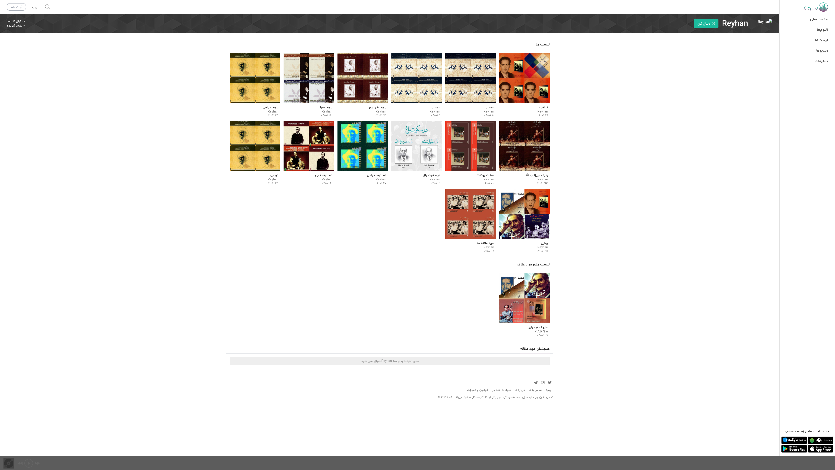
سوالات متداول (501, 390)
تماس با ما (535, 390)
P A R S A (541, 331)
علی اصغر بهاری (538, 327)
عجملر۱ (436, 107)
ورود (548, 390)
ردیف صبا (326, 107)
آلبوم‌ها (822, 30)
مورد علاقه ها (485, 243)
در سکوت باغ (431, 175)
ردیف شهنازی (377, 107)
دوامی (274, 175)
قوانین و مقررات (477, 390)
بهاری (544, 243)
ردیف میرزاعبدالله (537, 175)
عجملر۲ (489, 107)
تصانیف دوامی (376, 175)
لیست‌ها (821, 40)
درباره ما (519, 390)
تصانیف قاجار (323, 175)
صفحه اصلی (819, 19)
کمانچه (543, 107)
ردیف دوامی (270, 107)
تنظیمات (821, 61)
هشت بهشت (485, 175)
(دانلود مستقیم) (794, 431)
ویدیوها (822, 50)
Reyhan (543, 111)
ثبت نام (16, 7)
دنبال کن (703, 23)
